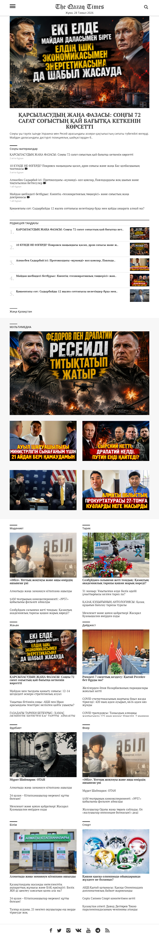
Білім (13, 825)
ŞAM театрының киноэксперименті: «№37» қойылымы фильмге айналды (39, 600)
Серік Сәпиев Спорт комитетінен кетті (108, 898)
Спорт (86, 825)
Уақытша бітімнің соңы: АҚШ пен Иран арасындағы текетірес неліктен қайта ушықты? (42, 703)
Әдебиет (16, 728)
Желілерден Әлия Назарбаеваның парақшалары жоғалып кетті (115, 689)
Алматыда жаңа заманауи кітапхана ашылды (41, 591)
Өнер (86, 728)
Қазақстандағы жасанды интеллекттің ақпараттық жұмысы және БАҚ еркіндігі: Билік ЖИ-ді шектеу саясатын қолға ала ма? (42, 887)
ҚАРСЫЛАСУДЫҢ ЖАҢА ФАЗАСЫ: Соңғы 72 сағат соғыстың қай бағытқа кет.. (70, 229)
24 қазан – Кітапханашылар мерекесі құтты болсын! (39, 796)
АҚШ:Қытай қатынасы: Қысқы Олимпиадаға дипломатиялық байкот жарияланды (112, 888)
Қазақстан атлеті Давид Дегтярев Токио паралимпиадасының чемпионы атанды (109, 907)
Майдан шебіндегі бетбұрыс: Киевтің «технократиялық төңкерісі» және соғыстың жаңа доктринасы (69, 195)
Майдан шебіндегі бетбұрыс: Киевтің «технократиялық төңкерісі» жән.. (66, 275)
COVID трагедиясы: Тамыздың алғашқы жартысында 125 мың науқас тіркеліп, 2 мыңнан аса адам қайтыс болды (115, 716)
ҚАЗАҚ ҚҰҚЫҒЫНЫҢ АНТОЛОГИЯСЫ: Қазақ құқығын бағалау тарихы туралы (113, 603)
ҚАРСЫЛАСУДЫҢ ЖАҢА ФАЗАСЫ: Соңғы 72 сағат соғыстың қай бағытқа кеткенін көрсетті (71, 154)
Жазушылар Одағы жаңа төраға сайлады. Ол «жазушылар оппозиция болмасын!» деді (112, 810)
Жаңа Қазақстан (21, 311)
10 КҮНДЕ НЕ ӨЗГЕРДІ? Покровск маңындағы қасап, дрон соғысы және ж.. (67, 244)
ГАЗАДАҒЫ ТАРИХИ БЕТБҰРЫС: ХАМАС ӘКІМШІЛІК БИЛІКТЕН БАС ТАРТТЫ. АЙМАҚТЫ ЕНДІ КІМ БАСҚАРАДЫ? (42, 716)
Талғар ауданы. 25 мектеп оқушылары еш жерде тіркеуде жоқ (43, 910)
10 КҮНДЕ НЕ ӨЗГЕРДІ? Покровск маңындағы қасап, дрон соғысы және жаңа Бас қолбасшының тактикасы (75, 167)
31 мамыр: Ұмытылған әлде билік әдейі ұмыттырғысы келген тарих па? (109, 592)
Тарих (86, 528)
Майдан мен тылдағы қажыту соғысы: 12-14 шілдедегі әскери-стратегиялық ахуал (40, 692)
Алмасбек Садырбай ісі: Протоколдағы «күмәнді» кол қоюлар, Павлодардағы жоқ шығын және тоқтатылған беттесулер (74, 181)
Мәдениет (16, 528)
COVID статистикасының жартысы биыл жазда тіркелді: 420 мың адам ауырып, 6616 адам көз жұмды (114, 702)
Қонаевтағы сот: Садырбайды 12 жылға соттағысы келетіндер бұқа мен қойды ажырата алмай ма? (77, 208)
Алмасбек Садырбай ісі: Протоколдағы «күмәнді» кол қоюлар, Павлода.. (65, 260)
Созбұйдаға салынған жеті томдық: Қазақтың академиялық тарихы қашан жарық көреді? (41, 611)
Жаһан (14, 625)
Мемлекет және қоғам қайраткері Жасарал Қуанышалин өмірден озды (111, 614)
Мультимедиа (20, 327)
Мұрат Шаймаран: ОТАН (99, 790)
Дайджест (89, 625)
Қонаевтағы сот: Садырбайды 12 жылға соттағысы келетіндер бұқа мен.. (67, 291)
